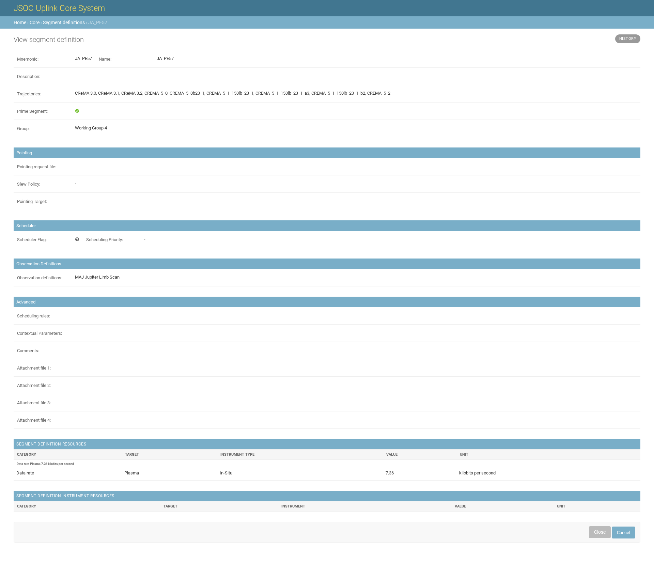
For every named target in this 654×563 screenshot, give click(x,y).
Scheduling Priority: (104, 239)
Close (600, 532)
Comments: (28, 350)
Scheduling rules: (33, 315)
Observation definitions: (39, 277)
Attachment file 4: (34, 420)
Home (20, 22)
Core (35, 22)
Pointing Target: (32, 201)
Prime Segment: (32, 111)
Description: (28, 76)
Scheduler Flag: (32, 239)
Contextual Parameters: (39, 333)
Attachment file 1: (34, 368)
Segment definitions (64, 22)
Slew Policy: (28, 184)
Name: (105, 59)
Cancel (623, 532)
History (628, 38)
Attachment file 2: (34, 385)
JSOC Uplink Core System (59, 8)
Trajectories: (29, 93)
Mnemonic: (27, 59)
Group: (23, 128)
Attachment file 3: (34, 402)
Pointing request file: (36, 166)
